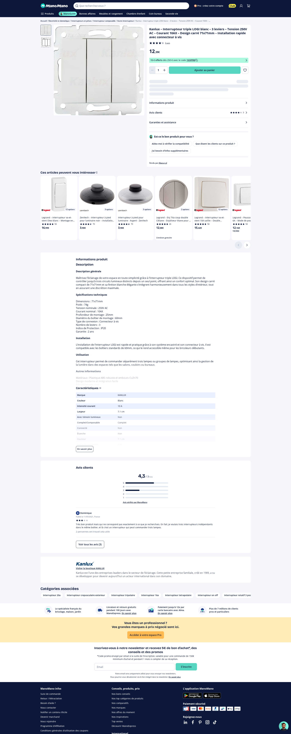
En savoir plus (175, 677)
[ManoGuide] (284, 726)
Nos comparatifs (120, 703)
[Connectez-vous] (241, 5)
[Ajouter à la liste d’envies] (245, 70)
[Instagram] (207, 722)
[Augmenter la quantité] (164, 70)
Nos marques (118, 707)
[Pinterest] (200, 722)
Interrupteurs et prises (81, 21)
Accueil (43, 21)
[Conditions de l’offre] (246, 60)
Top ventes (117, 721)
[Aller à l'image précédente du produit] (59, 70)
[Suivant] (247, 245)
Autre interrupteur (125, 21)
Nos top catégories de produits (127, 698)
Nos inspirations (120, 716)
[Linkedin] (185, 722)
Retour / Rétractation (51, 698)
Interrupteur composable (104, 21)
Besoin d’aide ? (48, 703)
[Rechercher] (77, 6)
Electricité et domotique (59, 21)
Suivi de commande (50, 693)
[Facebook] (192, 722)
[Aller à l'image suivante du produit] (138, 70)
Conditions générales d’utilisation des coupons (64, 730)
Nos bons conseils (121, 693)
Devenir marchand (50, 716)
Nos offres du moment (123, 712)
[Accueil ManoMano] (54, 5)
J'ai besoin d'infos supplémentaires (170, 150)
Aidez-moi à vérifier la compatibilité (170, 143)
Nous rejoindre (48, 721)
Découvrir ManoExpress (124, 726)
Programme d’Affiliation (52, 726)
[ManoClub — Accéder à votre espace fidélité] (232, 5)
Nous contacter (48, 707)
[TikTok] (214, 722)
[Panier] (248, 5)
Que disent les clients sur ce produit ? (215, 143)
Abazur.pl (163, 163)
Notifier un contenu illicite (53, 712)
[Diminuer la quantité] (152, 70)
